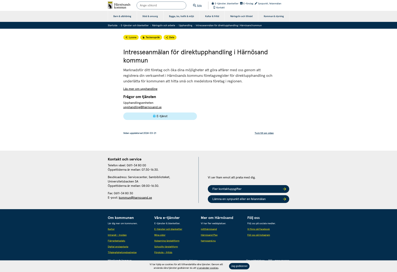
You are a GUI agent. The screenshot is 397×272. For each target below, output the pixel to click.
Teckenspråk (153, 37)
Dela (171, 37)
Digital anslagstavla (118, 246)
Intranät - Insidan (117, 235)
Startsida (112, 25)
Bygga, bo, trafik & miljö (181, 16)
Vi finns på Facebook (258, 229)
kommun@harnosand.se (135, 197)
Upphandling (185, 25)
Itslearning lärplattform (166, 241)
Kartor (111, 229)
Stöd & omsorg (150, 16)
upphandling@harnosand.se (142, 107)
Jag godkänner (239, 266)
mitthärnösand (222, 229)
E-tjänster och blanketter (135, 25)
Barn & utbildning (122, 16)
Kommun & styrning (274, 16)
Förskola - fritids (163, 252)
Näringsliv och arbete (163, 25)
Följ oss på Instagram (258, 235)
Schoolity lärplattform (166, 246)
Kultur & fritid (212, 16)
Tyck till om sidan (264, 133)
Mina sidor (159, 235)
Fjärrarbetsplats (116, 241)
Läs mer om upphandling (140, 88)
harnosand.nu (222, 240)
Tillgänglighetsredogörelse (122, 252)
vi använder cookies (207, 268)
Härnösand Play (209, 235)
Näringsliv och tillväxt (241, 16)
